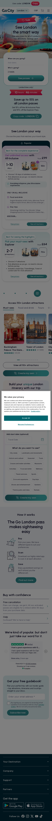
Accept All (26, 418)
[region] (26, 410)
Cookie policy (35, 411)
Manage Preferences (26, 424)
